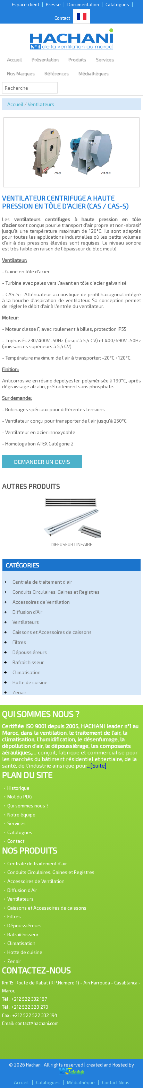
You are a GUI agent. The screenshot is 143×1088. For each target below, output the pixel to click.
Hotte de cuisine (30, 682)
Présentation (45, 59)
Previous (11, 144)
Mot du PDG (19, 796)
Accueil (14, 59)
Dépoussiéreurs (29, 652)
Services (105, 59)
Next (132, 144)
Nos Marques (21, 73)
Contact (62, 18)
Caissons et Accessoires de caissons (52, 632)
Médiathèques (93, 73)
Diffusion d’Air (27, 612)
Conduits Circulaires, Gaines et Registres (56, 592)
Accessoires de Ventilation (41, 602)
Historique (18, 787)
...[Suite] (97, 765)
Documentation (83, 4)
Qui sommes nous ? (28, 805)
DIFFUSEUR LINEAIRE (71, 544)
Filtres (19, 642)
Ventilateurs (41, 104)
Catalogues (117, 4)
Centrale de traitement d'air (42, 582)
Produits (77, 59)
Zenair (19, 692)
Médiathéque (81, 1082)
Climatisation (26, 672)
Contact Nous (115, 1082)
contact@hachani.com (37, 1023)
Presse (53, 4)
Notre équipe (21, 814)
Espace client (25, 4)
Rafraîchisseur (28, 662)
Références (56, 73)
